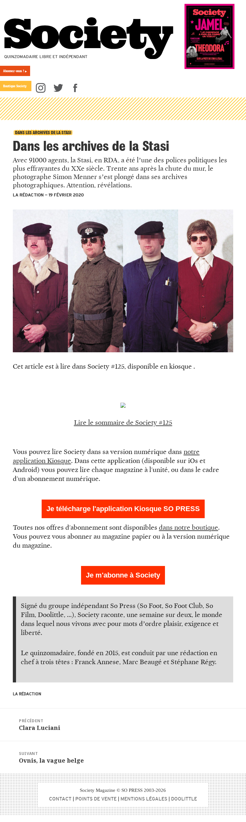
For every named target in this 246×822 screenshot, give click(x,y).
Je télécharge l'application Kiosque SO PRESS (123, 509)
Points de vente (96, 798)
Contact (60, 798)
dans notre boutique (188, 527)
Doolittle (184, 798)
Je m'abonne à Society (123, 575)
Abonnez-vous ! (15, 71)
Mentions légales (143, 798)
